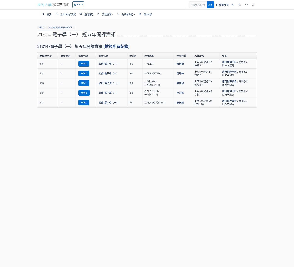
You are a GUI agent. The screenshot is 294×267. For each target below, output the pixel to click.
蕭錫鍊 (180, 63)
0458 (84, 92)
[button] (105, 14)
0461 (84, 63)
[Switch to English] (239, 4)
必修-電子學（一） (109, 63)
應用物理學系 (229, 61)
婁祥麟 (180, 83)
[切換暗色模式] (253, 4)
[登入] (232, 4)
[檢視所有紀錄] (116, 46)
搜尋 (210, 4)
